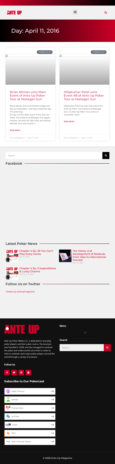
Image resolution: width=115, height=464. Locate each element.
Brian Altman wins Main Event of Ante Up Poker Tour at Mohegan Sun (28, 95)
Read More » (15, 130)
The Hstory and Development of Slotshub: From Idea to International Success (89, 255)
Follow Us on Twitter (23, 284)
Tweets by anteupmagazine (20, 291)
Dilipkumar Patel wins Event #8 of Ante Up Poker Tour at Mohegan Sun (84, 95)
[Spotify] (28, 372)
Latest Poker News (21, 244)
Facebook (14, 163)
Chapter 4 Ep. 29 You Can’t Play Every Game (36, 252)
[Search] (105, 155)
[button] (105, 12)
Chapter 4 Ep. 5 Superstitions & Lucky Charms (37, 270)
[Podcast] (21, 372)
